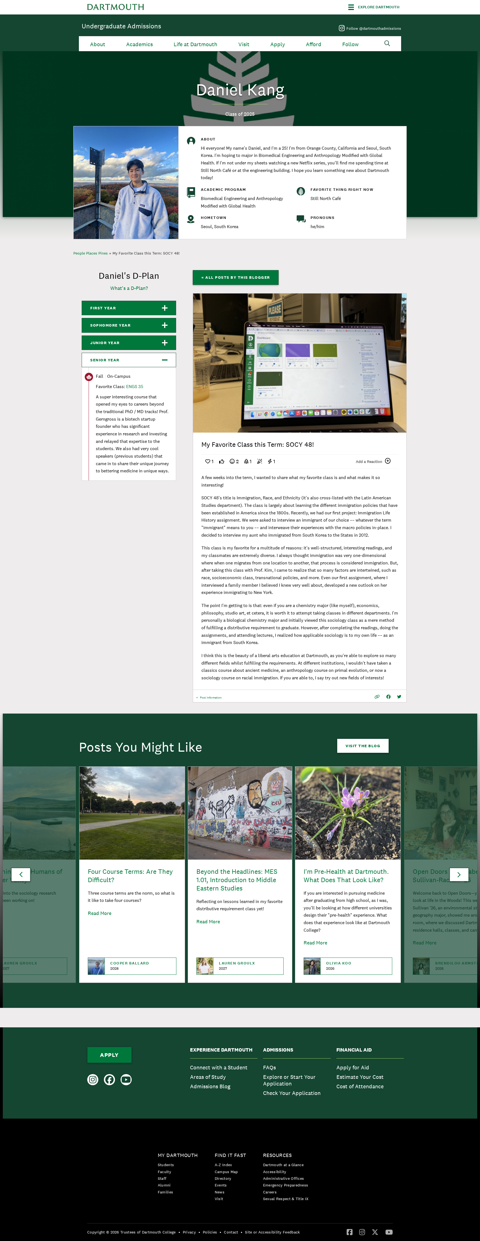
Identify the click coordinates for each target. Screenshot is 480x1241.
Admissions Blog (210, 1086)
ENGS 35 (134, 386)
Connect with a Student (219, 1067)
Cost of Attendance (360, 1086)
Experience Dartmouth (221, 1050)
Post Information (211, 699)
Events (221, 1185)
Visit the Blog (363, 745)
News (219, 1192)
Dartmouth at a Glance (283, 1164)
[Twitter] (375, 1232)
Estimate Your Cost (360, 1076)
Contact (231, 1232)
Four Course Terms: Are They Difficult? (130, 875)
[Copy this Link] (377, 697)
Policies (210, 1232)
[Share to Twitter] (399, 697)
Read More (99, 913)
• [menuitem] (179, 1232)
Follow (350, 44)
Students (166, 1164)
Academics (139, 44)
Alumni (164, 1185)
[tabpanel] (299, 363)
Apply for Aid (352, 1067)
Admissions (278, 1050)
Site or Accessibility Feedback (272, 1232)
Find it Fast (230, 1155)
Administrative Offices (283, 1178)
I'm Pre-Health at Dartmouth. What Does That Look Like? (346, 875)
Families (165, 1192)
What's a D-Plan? (129, 288)
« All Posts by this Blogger (235, 277)
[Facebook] (349, 1232)
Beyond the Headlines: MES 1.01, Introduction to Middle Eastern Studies (237, 879)
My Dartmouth (178, 1155)
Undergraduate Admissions (121, 26)
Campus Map (226, 1171)
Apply (277, 44)
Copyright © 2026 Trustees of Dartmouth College (131, 1232)
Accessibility (274, 1171)
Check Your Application (292, 1093)
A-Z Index (223, 1164)
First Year (103, 307)
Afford (313, 44)
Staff (162, 1178)
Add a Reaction (369, 461)
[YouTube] (389, 1232)
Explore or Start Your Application (289, 1080)
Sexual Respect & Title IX (286, 1198)
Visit (243, 44)
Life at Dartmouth (195, 44)
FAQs (269, 1067)
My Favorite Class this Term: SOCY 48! (145, 253)
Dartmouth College (115, 7)
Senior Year (104, 359)
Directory (223, 1178)
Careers (270, 1192)
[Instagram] (362, 1232)
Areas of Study (208, 1076)
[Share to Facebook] (388, 697)
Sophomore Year (110, 325)
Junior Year (105, 342)
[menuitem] (223, 1073)
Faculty (164, 1171)
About (97, 44)
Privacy (189, 1232)
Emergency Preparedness (285, 1185)
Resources (277, 1155)
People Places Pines (90, 253)
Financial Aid (354, 1050)
